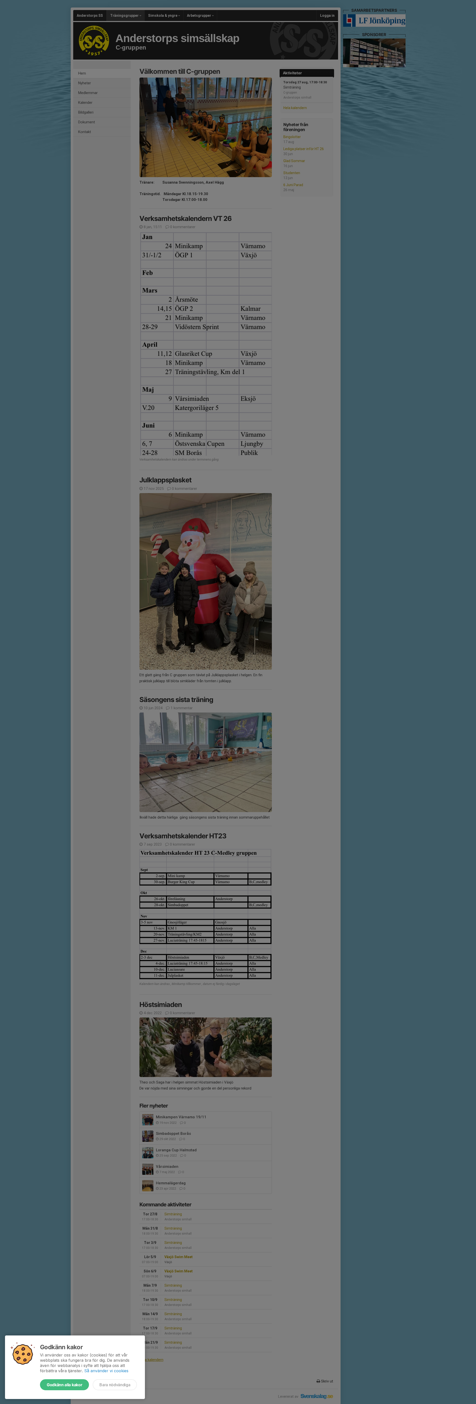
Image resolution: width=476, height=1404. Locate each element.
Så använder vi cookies (106, 1370)
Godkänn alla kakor (64, 1384)
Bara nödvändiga (114, 1384)
